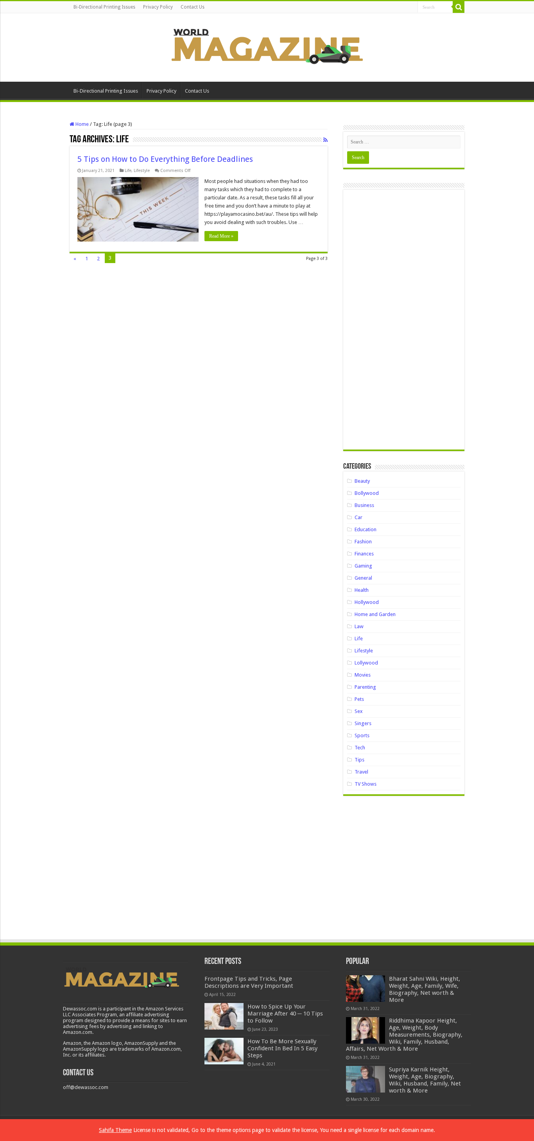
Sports (362, 735)
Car (358, 517)
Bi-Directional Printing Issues (104, 7)
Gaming (363, 566)
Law (359, 626)
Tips (359, 760)
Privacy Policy (158, 7)
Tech (360, 748)
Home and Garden (375, 614)
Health (362, 590)
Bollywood (367, 493)
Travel (361, 772)
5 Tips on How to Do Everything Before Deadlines (165, 159)
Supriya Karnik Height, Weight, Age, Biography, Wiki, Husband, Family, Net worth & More (425, 1080)
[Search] (458, 7)
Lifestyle (142, 170)
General (363, 578)
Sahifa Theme (115, 1130)
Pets (359, 699)
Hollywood (367, 602)
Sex (359, 711)
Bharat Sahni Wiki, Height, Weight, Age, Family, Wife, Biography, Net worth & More (424, 989)
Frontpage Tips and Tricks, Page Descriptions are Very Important (248, 982)
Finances (364, 554)
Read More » (221, 236)
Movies (363, 675)
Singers (363, 723)
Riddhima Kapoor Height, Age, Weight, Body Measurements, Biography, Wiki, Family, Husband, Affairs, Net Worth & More (404, 1034)
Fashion (363, 542)
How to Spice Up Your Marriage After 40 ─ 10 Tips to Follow (285, 1013)
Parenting (365, 687)
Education (365, 529)
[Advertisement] (404, 322)
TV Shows (365, 784)
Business (364, 505)
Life (128, 170)
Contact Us (192, 7)
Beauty (362, 481)
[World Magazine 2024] (267, 46)
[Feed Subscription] (325, 140)
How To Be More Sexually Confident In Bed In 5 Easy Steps (282, 1048)
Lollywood (366, 663)
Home (81, 124)
